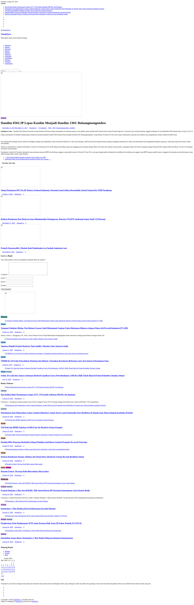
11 (4, 567)
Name (3, 278)
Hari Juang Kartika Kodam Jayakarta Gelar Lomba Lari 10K (25, 157)
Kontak (7, 553)
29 (12, 571)
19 (6, 569)
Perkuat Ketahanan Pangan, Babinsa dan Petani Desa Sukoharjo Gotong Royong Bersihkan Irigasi (36, 14)
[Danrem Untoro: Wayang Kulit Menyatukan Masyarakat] (23, 464)
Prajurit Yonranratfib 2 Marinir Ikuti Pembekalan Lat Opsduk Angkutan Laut (34, 248)
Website (3, 285)
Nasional (8, 45)
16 (14, 567)
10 (2, 567)
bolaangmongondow (62, 128)
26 (6, 571)
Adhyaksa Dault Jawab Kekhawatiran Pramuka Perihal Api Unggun (27, 159)
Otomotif (8, 62)
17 (2, 569)
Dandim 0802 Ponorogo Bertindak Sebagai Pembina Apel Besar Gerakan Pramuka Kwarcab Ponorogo (38, 12)
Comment (4, 274)
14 (10, 567)
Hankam (7, 60)
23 (14, 569)
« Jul (2, 576)
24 (2, 571)
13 (8, 567)
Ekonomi (8, 49)
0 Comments (42, 128)
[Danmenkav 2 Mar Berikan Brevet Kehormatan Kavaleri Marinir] (26, 501)
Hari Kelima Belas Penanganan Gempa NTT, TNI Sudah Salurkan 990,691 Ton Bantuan (33, 7)
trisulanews (32, 128)
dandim (72, 128)
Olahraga (8, 54)
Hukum (7, 47)
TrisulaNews (6, 34)
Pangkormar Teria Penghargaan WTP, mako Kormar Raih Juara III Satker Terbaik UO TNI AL (41, 523)
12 (6, 567)
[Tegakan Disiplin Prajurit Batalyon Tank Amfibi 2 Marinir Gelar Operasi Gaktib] (31, 339)
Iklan (6, 555)
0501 (49, 128)
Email (3, 282)
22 (12, 569)
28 (10, 571)
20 (8, 569)
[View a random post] (1, 67)
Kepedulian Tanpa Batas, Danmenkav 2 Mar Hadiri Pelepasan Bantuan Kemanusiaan (37, 538)
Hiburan (7, 52)
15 (12, 567)
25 (4, 571)
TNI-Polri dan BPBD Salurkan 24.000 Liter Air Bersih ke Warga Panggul (28, 10)
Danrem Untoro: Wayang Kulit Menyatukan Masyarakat (25, 471)
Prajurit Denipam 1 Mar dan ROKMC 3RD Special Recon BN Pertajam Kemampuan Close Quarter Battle (45, 490)
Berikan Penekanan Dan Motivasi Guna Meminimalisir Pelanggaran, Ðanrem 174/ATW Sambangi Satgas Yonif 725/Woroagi (53, 219)
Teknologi (8, 56)
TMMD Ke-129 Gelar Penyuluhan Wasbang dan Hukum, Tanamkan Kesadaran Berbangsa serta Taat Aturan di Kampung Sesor (55, 361)
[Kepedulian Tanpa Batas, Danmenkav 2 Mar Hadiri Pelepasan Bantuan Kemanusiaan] (33, 530)
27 (8, 571)
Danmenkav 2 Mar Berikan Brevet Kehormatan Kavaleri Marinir (28, 509)
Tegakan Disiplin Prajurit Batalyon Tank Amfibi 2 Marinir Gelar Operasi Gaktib (34, 346)
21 (10, 569)
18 (4, 569)
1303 (53, 128)
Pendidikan (8, 58)
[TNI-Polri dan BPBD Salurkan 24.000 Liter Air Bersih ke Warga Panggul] (29, 420)
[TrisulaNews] (1, 41)
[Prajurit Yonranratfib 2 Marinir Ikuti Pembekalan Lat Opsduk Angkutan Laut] (20, 244)
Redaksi (7, 551)
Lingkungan (9, 63)
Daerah (7, 51)
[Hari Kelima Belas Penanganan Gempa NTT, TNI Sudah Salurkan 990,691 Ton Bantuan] (34, 387)
